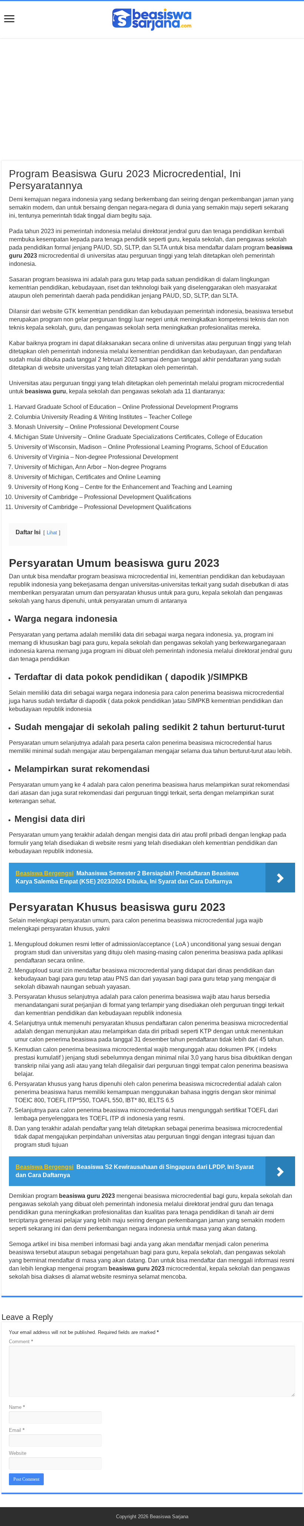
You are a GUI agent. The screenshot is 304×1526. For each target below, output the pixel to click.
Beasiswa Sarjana (169, 1516)
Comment (21, 1341)
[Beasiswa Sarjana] (151, 18)
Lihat (52, 532)
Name (17, 1407)
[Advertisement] (152, 99)
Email (16, 1430)
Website (17, 1453)
